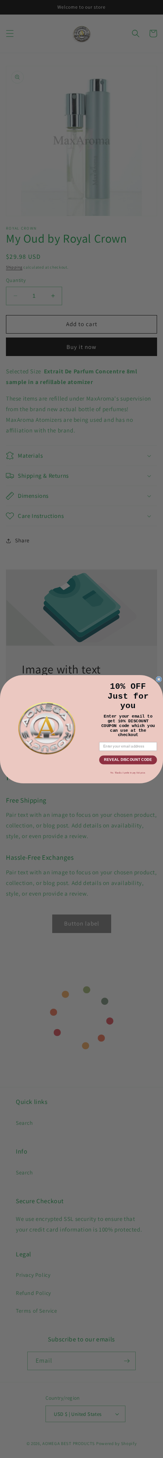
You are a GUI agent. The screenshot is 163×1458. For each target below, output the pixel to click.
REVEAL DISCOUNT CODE (128, 760)
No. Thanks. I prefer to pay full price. (128, 772)
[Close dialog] (159, 679)
